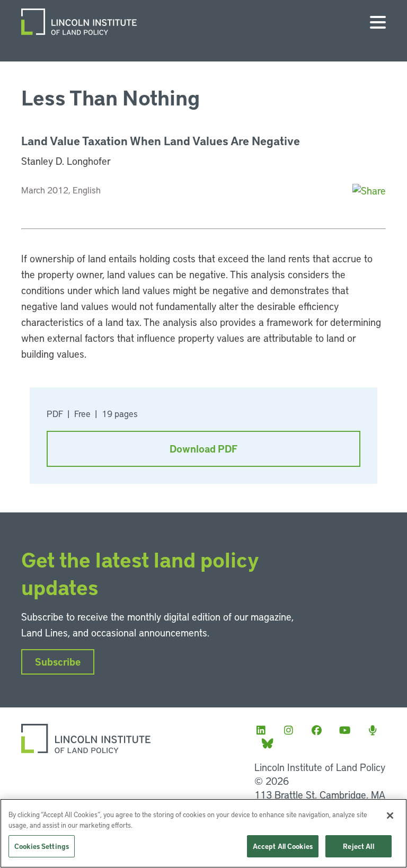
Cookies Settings (41, 846)
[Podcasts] (375, 730)
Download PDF (203, 448)
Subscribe (58, 661)
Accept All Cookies (283, 846)
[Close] (390, 815)
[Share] (369, 190)
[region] (203, 833)
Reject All (358, 846)
